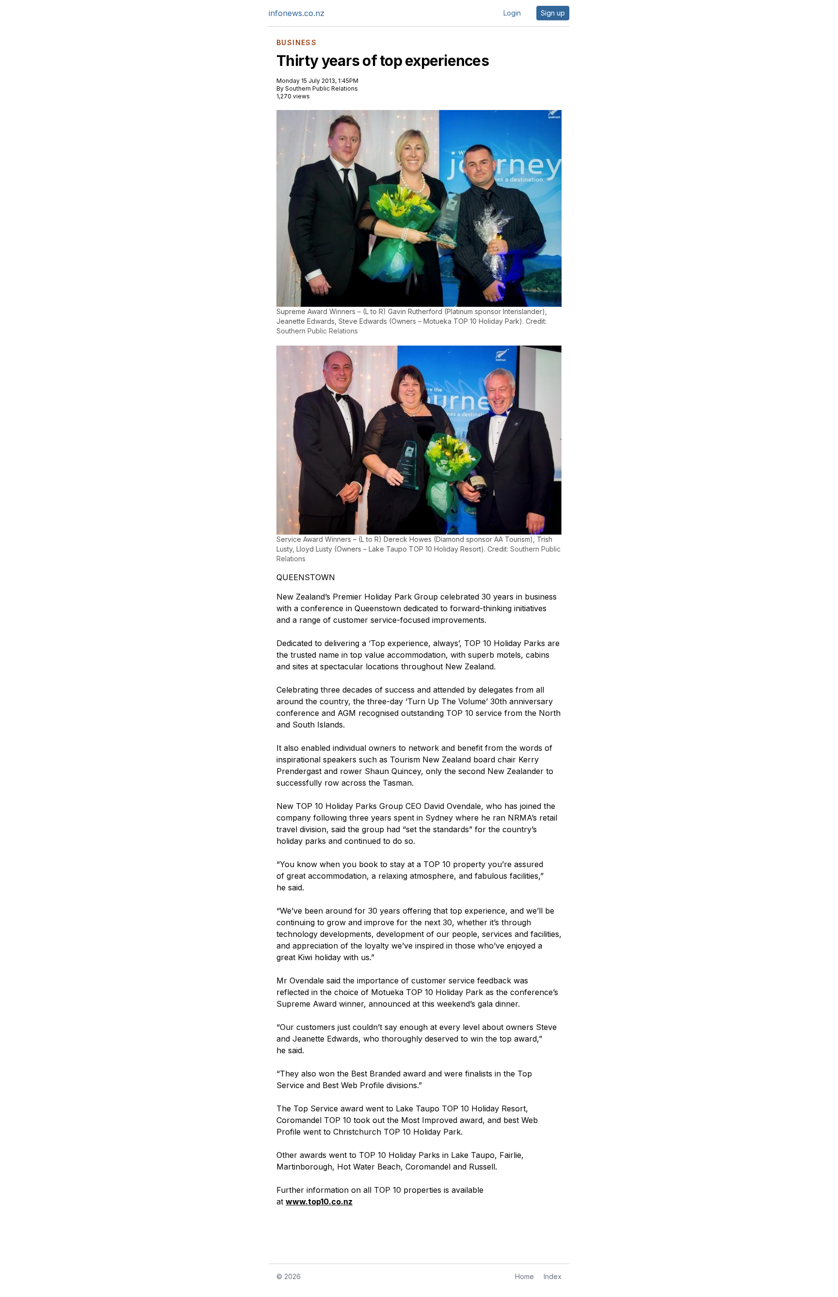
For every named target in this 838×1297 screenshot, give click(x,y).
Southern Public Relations (321, 88)
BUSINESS (296, 42)
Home (524, 1276)
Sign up (553, 13)
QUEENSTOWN (305, 577)
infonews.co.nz (296, 13)
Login (512, 13)
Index (553, 1276)
